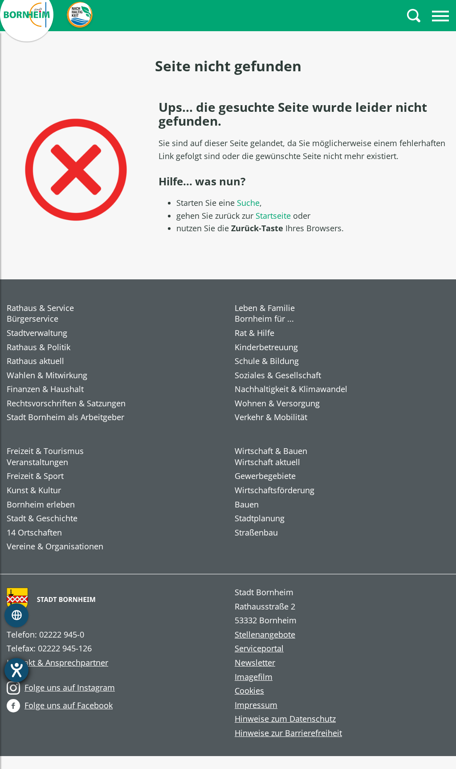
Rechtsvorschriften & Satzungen (66, 404)
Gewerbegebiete (265, 476)
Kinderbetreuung (266, 347)
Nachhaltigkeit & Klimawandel (291, 389)
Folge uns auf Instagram (69, 687)
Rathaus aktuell (35, 361)
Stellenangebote (265, 635)
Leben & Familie (265, 308)
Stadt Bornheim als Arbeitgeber (65, 417)
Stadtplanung (260, 519)
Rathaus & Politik (38, 347)
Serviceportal (259, 649)
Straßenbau (256, 533)
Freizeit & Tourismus (45, 451)
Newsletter (255, 663)
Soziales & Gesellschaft (278, 375)
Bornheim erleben (41, 505)
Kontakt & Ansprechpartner (57, 663)
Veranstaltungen (37, 462)
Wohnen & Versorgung (277, 404)
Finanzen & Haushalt (45, 389)
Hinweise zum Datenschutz (285, 719)
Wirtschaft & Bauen (271, 451)
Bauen (247, 505)
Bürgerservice (32, 319)
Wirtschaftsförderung (274, 490)
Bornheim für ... (264, 319)
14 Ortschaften (34, 533)
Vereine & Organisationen (55, 547)
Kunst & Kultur (34, 490)
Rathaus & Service (40, 308)
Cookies (249, 691)
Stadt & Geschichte (42, 519)
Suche (248, 202)
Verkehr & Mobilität (271, 417)
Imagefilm (254, 677)
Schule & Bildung (267, 361)
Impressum (256, 705)
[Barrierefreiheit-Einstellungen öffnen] (16, 670)
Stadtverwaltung (37, 333)
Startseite (273, 215)
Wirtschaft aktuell (267, 462)
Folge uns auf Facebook (68, 705)
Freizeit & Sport (35, 476)
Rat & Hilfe (254, 333)
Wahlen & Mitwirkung (47, 375)
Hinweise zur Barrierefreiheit (288, 733)
